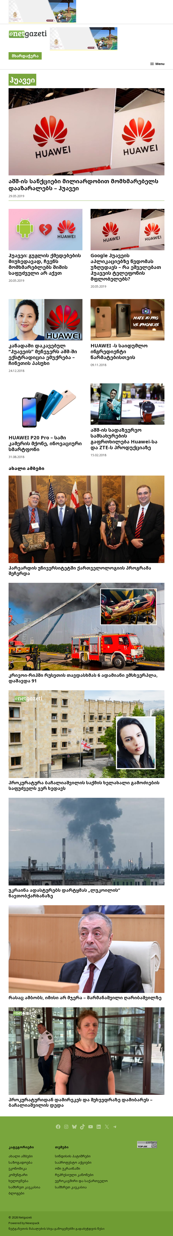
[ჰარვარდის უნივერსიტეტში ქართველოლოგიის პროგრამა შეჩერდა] (86, 519)
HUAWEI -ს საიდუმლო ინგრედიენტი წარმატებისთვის (119, 351)
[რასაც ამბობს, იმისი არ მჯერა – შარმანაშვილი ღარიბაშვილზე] (86, 949)
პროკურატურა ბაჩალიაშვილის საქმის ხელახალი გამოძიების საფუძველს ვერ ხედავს (84, 785)
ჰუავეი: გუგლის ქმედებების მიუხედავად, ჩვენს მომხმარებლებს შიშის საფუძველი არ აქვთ (45, 264)
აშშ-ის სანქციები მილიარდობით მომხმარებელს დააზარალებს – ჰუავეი (83, 184)
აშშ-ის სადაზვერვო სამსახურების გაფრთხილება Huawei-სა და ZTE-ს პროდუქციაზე (124, 439)
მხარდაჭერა (25, 55)
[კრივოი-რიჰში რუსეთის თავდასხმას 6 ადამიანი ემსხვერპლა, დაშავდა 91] (86, 627)
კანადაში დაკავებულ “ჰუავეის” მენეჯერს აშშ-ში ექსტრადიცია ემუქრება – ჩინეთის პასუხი (43, 354)
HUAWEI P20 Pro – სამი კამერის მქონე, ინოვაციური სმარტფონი (45, 443)
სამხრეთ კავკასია (24, 1187)
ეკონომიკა (18, 1168)
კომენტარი (18, 1175)
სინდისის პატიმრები (73, 1156)
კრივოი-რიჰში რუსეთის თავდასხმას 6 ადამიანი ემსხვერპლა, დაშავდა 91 (83, 678)
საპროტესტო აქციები (73, 1162)
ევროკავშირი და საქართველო (81, 1181)
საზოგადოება (20, 1162)
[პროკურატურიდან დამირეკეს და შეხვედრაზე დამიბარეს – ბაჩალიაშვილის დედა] (86, 1051)
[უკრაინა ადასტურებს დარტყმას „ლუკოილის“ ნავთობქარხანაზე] (86, 842)
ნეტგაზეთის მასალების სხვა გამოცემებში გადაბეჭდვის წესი (57, 1229)
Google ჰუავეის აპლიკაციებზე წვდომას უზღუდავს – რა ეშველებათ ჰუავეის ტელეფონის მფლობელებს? (126, 267)
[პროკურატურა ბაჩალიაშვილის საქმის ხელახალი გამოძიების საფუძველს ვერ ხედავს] (86, 734)
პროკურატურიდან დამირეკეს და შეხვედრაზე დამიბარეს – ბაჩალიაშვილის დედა (81, 1102)
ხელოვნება (18, 1181)
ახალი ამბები (21, 1156)
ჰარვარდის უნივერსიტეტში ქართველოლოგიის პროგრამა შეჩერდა (80, 570)
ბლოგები (16, 1193)
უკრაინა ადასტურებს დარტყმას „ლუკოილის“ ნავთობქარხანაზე (64, 893)
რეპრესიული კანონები (74, 1175)
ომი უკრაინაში (67, 1168)
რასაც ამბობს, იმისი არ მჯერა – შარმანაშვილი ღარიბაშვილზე (85, 997)
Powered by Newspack (24, 1223)
